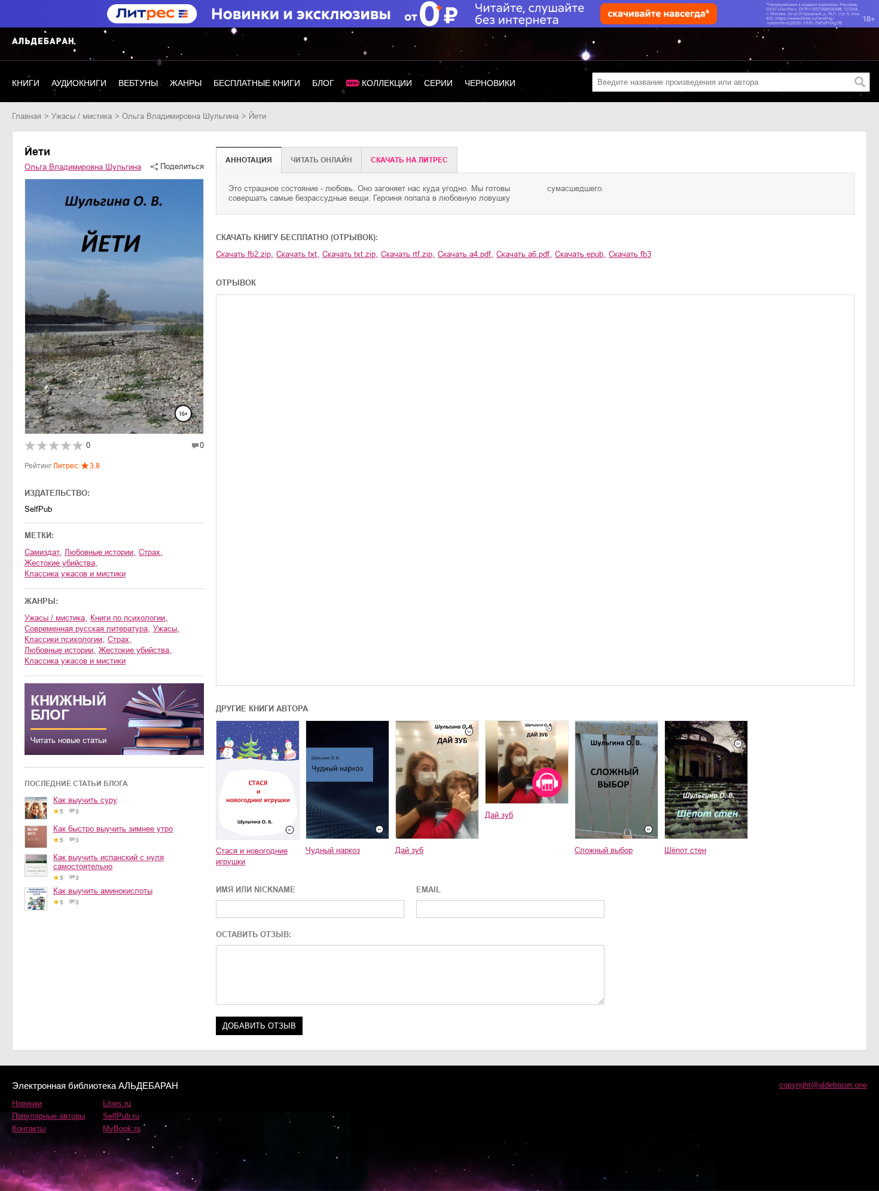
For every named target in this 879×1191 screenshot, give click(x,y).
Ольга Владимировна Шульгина (180, 116)
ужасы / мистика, (56, 617)
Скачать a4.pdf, (465, 254)
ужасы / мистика (81, 116)
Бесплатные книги (256, 83)
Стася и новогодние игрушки (252, 856)
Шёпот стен (685, 850)
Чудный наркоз (333, 850)
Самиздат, (43, 552)
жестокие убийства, (61, 562)
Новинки (27, 1103)
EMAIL (428, 889)
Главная (26, 116)
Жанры (186, 83)
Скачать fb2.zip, (244, 254)
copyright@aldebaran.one (823, 1085)
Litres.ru (117, 1103)
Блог (323, 83)
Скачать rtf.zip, (408, 254)
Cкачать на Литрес (409, 160)
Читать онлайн (321, 160)
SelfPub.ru (121, 1116)
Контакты (28, 1128)
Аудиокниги (78, 83)
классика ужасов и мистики (75, 573)
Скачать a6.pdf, (524, 254)
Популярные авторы (48, 1116)
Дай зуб (409, 850)
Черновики (490, 83)
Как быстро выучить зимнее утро (113, 828)
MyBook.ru (122, 1128)
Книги (25, 83)
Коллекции (387, 83)
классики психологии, (65, 639)
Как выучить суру (85, 800)
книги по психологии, (128, 617)
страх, (151, 552)
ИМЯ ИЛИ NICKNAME (255, 889)
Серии (438, 83)
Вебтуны (138, 83)
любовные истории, (100, 552)
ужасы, (166, 628)
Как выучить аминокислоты (102, 890)
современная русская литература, (87, 628)
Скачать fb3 (630, 254)
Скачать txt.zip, (350, 254)
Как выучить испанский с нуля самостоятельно (108, 862)
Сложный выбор (604, 850)
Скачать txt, (297, 254)
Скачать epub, (580, 254)
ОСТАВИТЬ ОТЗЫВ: (253, 934)
